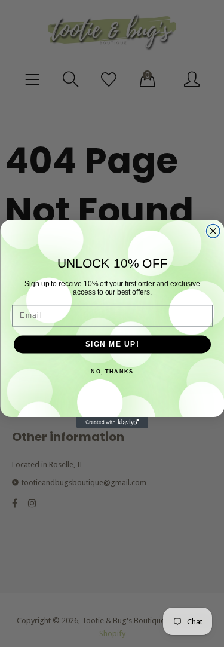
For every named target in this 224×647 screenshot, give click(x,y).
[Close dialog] (213, 231)
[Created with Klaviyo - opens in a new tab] (112, 422)
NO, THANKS (112, 371)
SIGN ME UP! (112, 344)
